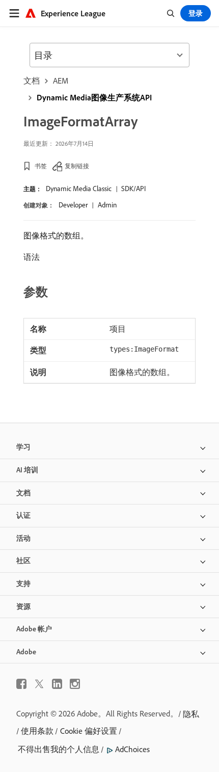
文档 (31, 80)
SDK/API (133, 188)
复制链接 (77, 166)
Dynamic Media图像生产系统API (94, 97)
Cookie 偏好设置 (88, 731)
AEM (60, 80)
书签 (41, 166)
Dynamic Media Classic (79, 188)
